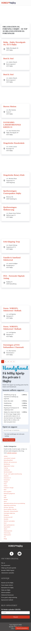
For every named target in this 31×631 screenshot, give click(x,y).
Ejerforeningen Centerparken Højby (12, 192)
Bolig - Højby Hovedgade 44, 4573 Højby (14, 43)
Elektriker (6, 476)
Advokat (5, 456)
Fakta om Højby (5, 590)
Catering (6, 468)
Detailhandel (7, 470)
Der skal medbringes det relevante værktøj (14, 435)
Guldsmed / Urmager (9, 487)
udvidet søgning (12, 453)
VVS (5, 536)
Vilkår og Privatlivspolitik (8, 568)
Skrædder (6, 519)
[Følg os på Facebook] (12, 554)
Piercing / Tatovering (8, 507)
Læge (5, 495)
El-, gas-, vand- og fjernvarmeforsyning (13, 474)
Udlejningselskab (8, 531)
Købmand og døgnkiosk (9, 493)
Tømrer (5, 529)
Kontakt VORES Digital (7, 570)
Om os (3, 563)
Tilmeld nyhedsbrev (22, 628)
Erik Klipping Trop (11, 241)
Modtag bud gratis (9, 440)
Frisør (5, 483)
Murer (5, 501)
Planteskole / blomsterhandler (11, 511)
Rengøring (6, 515)
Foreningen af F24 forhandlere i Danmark (13, 346)
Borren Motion (9, 106)
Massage (6, 499)
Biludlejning (7, 464)
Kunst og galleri (7, 491)
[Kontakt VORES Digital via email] (19, 554)
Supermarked (7, 527)
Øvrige (5, 538)
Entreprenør (7, 479)
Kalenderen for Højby (7, 587)
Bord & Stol (8, 58)
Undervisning (7, 533)
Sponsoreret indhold (7, 600)
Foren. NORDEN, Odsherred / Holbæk (12, 309)
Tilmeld (15, 617)
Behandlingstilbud (8, 460)
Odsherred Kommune (7, 595)
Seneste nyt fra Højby (7, 583)
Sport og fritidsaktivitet (9, 525)
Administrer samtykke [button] (7, 573)
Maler (5, 497)
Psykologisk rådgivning (9, 513)
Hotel (5, 489)
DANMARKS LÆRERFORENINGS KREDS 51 (12, 124)
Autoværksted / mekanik (9, 458)
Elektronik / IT (7, 478)
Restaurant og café (8, 517)
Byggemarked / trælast (9, 466)
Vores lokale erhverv (7, 585)
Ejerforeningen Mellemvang (10, 208)
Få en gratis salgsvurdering (9, 597)
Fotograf (6, 481)
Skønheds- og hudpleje (9, 521)
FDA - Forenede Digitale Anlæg (14, 277)
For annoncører (5, 565)
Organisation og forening (10, 505)
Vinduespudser (7, 534)
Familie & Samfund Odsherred (12, 258)
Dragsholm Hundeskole (13, 143)
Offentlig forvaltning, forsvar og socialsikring (14, 503)
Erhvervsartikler (5, 592)
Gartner (5, 485)
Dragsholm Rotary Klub (13, 175)
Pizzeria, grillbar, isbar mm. (10, 509)
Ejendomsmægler (8, 472)
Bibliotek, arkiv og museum (10, 462)
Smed (5, 523)
